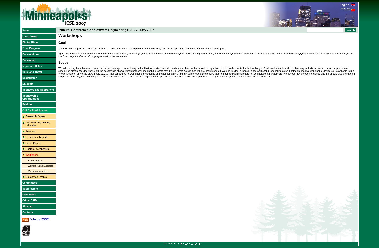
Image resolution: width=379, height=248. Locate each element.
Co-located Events (36, 176)
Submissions (30, 188)
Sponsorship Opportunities (30, 97)
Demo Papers (33, 143)
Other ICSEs (29, 200)
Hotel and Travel (32, 71)
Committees (29, 182)
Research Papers (35, 116)
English (345, 5)
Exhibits (27, 104)
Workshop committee (38, 171)
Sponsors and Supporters (38, 89)
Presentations (30, 54)
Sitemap (27, 206)
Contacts (27, 212)
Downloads (29, 194)
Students (27, 83)
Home (25, 30)
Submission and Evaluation (40, 166)
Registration (29, 77)
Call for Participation (35, 110)
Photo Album (30, 42)
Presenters (28, 60)
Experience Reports (37, 137)
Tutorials (31, 131)
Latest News (29, 36)
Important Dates (32, 66)
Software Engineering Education (38, 124)
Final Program (31, 48)
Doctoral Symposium (38, 148)
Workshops (32, 154)
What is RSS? (39, 219)
